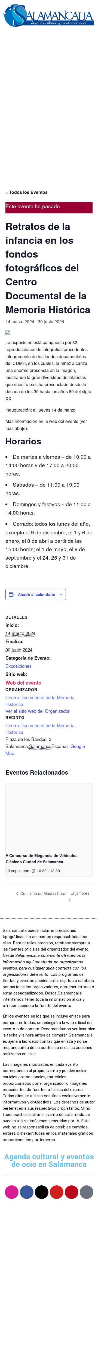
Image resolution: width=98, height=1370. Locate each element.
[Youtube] (56, 1192)
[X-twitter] (41, 1192)
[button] (49, 39)
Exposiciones (18, 666)
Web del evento (23, 682)
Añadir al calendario (36, 594)
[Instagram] (12, 1192)
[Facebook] (26, 1192)
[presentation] (49, 816)
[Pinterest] (71, 1192)
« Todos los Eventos (26, 192)
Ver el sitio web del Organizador (37, 711)
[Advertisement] (49, 124)
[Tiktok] (86, 1192)
